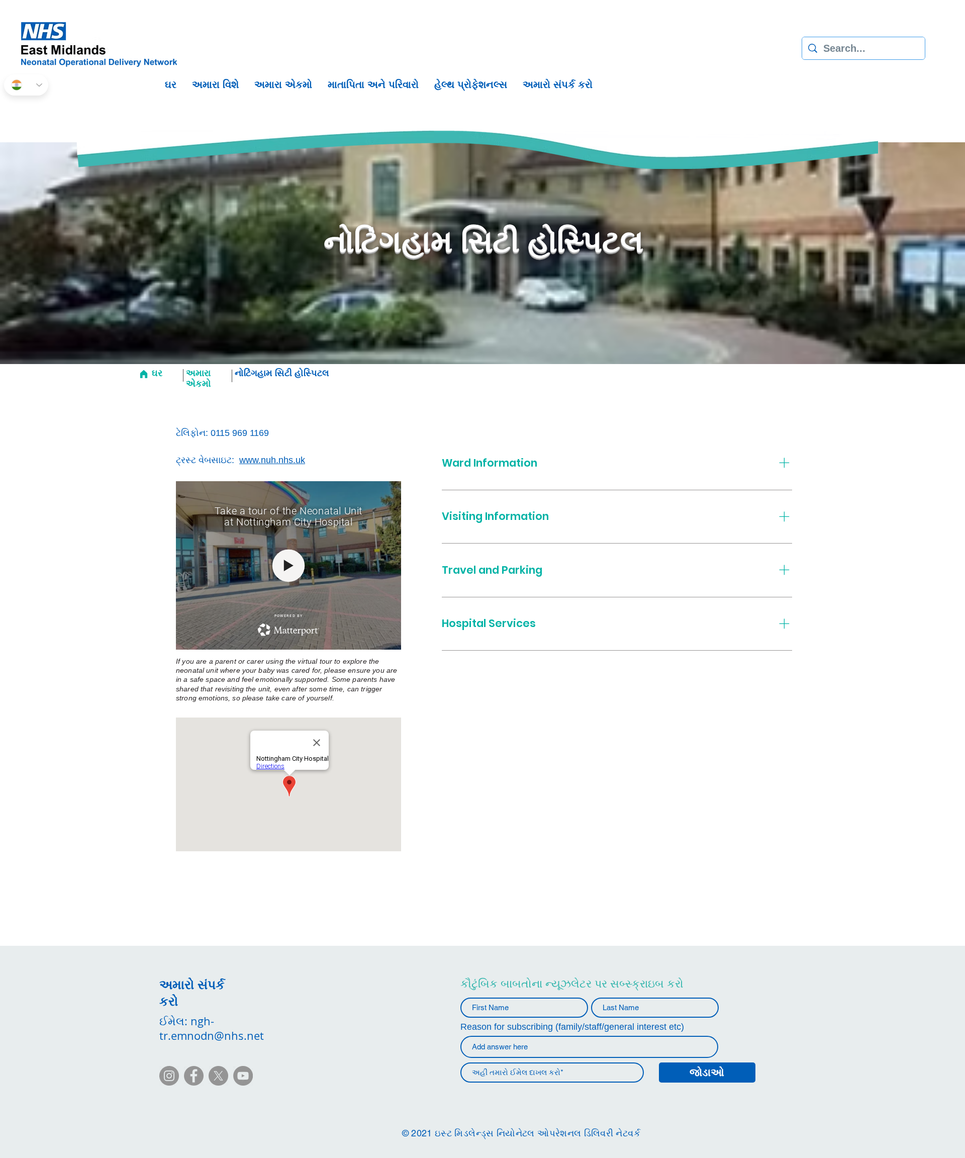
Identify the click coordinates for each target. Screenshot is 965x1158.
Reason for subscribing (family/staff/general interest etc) (572, 1026)
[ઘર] (143, 374)
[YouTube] (243, 1076)
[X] (218, 1076)
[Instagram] (169, 1076)
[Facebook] (194, 1076)
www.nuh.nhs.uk (272, 460)
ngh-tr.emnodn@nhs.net (211, 1028)
